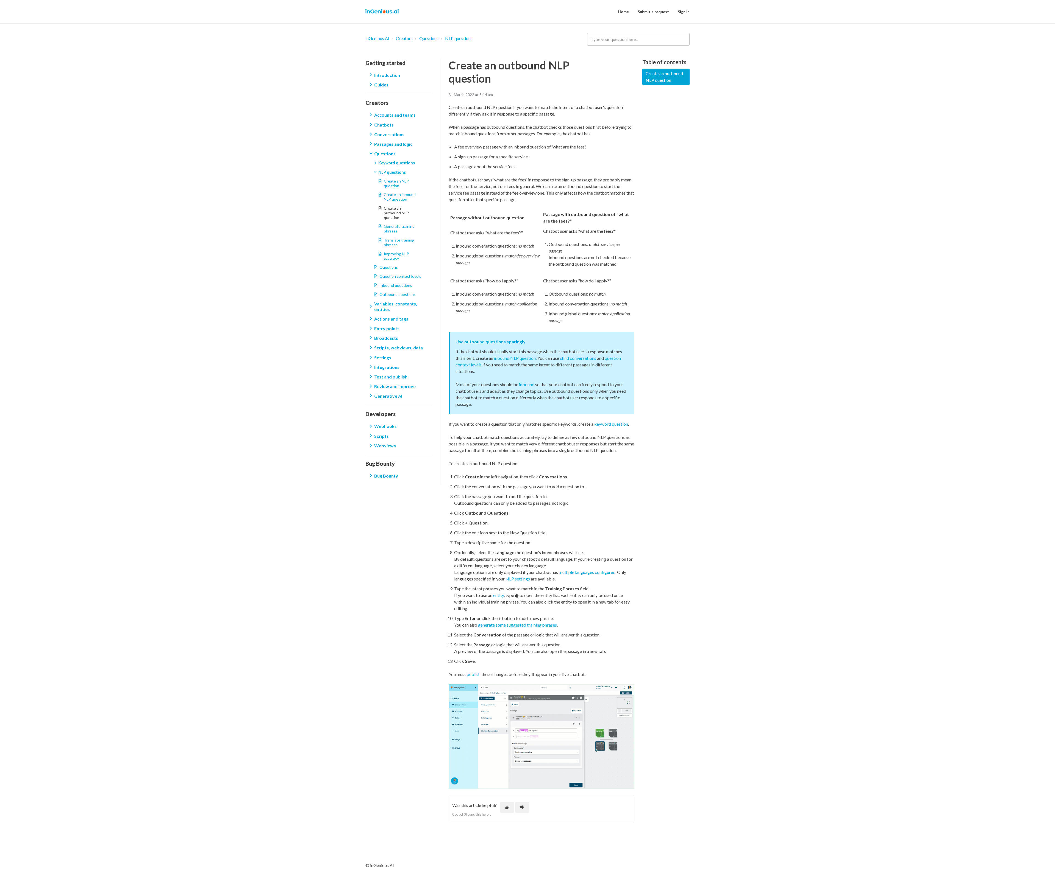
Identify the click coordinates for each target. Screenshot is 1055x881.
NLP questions (459, 38)
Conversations (389, 134)
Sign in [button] (684, 11)
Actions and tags (391, 318)
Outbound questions (397, 294)
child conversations (578, 358)
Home (623, 11)
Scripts (381, 436)
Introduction (387, 75)
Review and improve (395, 386)
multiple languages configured (587, 572)
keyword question (611, 424)
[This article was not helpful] (522, 807)
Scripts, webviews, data (398, 347)
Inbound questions (395, 285)
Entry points (386, 328)
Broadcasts (386, 338)
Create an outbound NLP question (396, 213)
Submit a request (653, 11)
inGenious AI (377, 38)
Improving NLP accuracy (396, 256)
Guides (381, 84)
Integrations (386, 367)
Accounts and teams (395, 114)
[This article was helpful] (507, 807)
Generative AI (388, 396)
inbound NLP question (515, 358)
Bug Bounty (386, 475)
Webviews (385, 445)
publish (474, 674)
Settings (382, 357)
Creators (404, 38)
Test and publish (390, 376)
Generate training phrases (399, 228)
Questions (428, 38)
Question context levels (400, 276)
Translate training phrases (399, 242)
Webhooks (385, 426)
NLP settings (518, 578)
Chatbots (384, 124)
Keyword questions (396, 163)
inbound (527, 384)
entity (498, 595)
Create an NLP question (396, 183)
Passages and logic (393, 144)
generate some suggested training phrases (517, 624)
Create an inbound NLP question (400, 196)
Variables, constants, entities (395, 306)
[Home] (382, 12)
